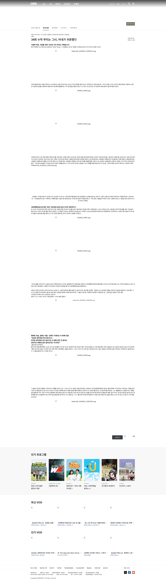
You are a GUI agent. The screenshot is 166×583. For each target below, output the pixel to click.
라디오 (58, 4)
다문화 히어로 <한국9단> (38, 555)
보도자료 (105, 568)
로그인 (123, 4)
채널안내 (89, 568)
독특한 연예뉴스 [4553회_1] (118, 525)
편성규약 (52, 568)
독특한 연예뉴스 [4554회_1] (39, 525)
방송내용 (46, 28)
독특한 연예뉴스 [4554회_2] (65, 525)
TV (51, 4)
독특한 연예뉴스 (114, 555)
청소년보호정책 (80, 568)
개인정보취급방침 (68, 568)
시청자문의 (73, 28)
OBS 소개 (112, 4)
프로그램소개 (35, 28)
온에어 (76, 4)
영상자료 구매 (43, 568)
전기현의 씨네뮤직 (62, 555)
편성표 (118, 4)
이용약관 (59, 568)
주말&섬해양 (87, 555)
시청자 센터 (97, 568)
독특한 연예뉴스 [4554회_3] (91, 525)
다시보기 (67, 4)
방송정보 (55, 28)
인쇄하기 (117, 437)
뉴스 (44, 4)
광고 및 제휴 (34, 568)
